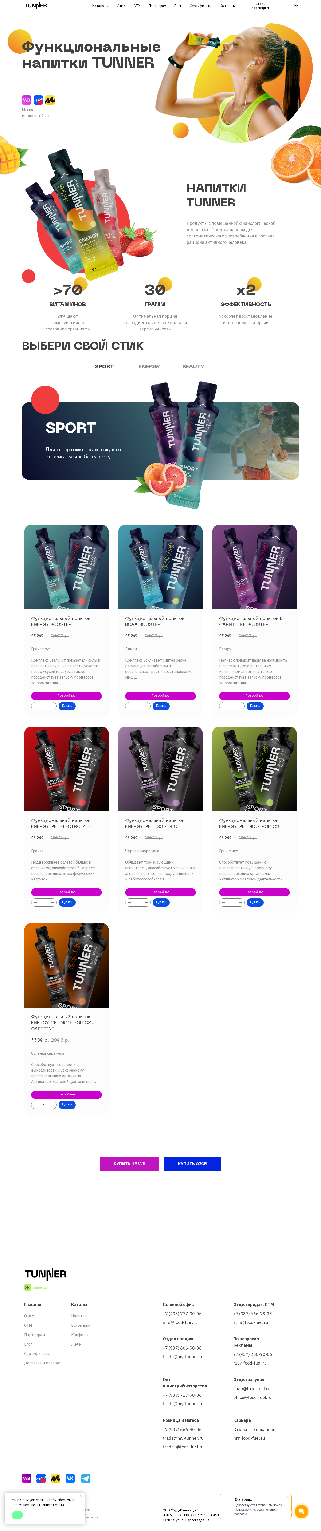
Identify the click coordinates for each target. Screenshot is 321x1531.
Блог (178, 6)
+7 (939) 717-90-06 (182, 1395)
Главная (32, 1304)
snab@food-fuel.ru (251, 1388)
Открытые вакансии (254, 1429)
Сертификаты (201, 6)
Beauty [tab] (193, 367)
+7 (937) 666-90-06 (182, 1348)
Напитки (79, 1316)
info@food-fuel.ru (180, 1322)
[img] (26, 100)
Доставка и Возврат (42, 1363)
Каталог (98, 6)
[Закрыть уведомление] (81, 1496)
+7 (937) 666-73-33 (252, 1313)
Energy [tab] (149, 367)
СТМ (137, 6)
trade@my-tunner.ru (183, 1356)
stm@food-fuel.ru (250, 1322)
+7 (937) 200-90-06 (252, 1354)
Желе (76, 1344)
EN (296, 6)
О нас (121, 6)
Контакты (227, 6)
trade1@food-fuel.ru (183, 1447)
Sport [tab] (104, 367)
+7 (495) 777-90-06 (182, 1313)
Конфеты (79, 1334)
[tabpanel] (160, 431)
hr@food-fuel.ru (249, 1438)
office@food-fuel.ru (252, 1397)
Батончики (80, 1325)
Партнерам (157, 6)
